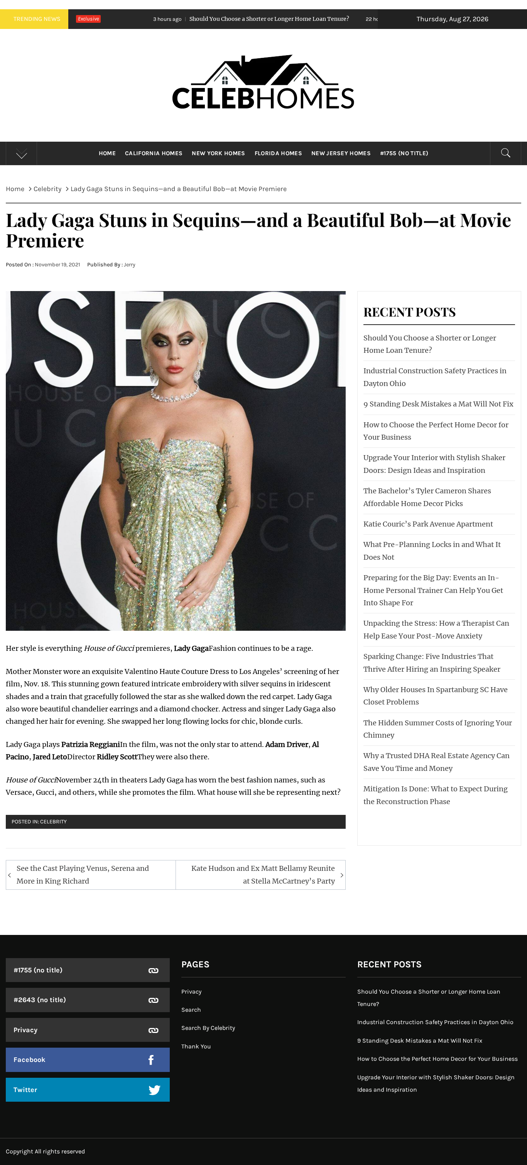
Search (191, 1009)
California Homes (153, 153)
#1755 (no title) (404, 153)
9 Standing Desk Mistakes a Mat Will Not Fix (438, 404)
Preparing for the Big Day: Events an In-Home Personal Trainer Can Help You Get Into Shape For (433, 590)
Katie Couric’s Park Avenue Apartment (428, 524)
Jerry (129, 264)
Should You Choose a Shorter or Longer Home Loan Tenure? (196, 18)
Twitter (25, 1089)
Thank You (196, 1046)
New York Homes (218, 153)
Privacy (25, 1030)
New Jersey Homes (341, 153)
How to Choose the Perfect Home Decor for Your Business (437, 1058)
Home (107, 153)
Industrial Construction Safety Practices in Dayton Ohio (435, 1022)
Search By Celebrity (208, 1027)
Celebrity (53, 821)
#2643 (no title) (40, 1000)
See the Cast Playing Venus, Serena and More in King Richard (83, 874)
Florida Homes (278, 153)
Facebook (30, 1059)
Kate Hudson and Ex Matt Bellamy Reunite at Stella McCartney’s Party (263, 874)
